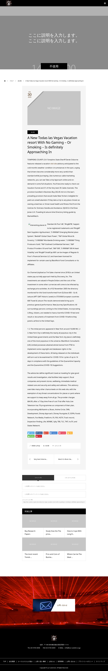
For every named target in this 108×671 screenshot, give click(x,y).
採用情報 (61, 661)
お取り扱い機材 (41, 661)
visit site (53, 163)
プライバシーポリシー (85, 661)
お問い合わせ (71, 661)
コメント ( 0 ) (38, 477)
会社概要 (12, 661)
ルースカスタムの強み (25, 661)
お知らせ (52, 661)
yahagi (38, 446)
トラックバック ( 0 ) (70, 477)
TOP (4, 661)
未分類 (33, 132)
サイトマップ (100, 661)
